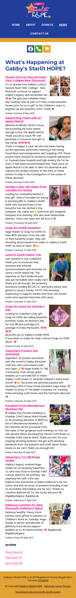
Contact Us (39, 33)
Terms (58, 586)
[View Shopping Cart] (47, 50)
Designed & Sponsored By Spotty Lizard (38, 591)
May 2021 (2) (13, 557)
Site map (49, 586)
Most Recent (14, 552)
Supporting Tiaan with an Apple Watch (23, 119)
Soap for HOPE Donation (23, 227)
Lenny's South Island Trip (23, 254)
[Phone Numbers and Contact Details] (38, 50)
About (31, 25)
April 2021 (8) (13, 563)
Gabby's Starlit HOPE (30, 586)
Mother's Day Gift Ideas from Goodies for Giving (26, 188)
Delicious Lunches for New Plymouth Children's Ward (24, 506)
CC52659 (43, 580)
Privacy (67, 586)
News (63, 25)
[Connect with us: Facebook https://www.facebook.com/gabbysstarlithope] (30, 50)
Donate (47, 25)
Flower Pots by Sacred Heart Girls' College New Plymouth (25, 78)
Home (16, 25)
